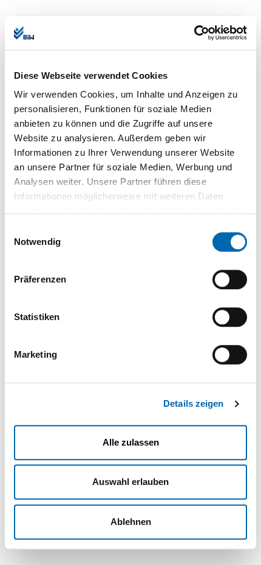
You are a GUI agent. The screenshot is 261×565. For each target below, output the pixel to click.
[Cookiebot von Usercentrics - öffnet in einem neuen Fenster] (194, 33)
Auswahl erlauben (130, 481)
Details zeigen (193, 403)
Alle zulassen (131, 442)
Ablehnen (130, 522)
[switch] (229, 279)
